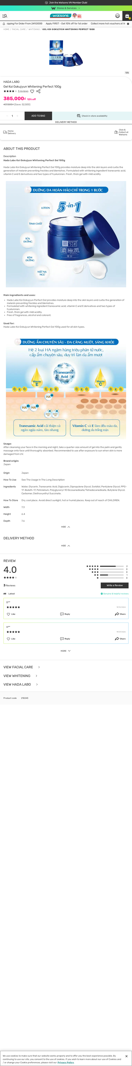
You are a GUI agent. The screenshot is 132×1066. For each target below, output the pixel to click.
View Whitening (17, 676)
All (4, 593)
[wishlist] (32, 91)
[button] (127, 16)
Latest (11, 593)
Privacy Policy (66, 1062)
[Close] (126, 1056)
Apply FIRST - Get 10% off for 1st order (60, 23)
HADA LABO (11, 81)
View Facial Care (18, 667)
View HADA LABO (17, 684)
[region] (66, 1058)
